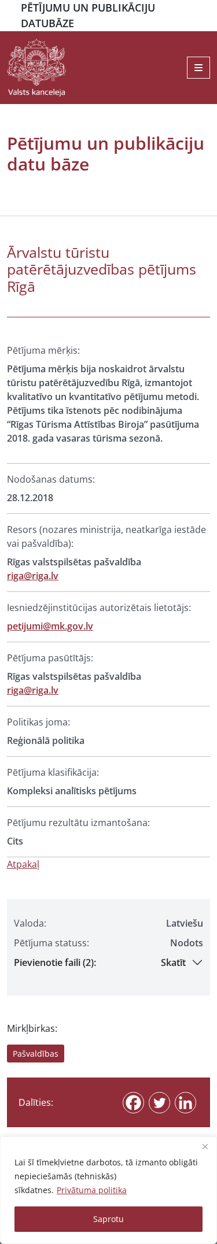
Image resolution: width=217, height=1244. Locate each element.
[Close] (205, 1146)
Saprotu (108, 1218)
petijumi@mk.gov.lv (50, 626)
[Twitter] (159, 1102)
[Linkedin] (185, 1102)
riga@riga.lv (32, 575)
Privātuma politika (92, 1189)
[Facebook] (133, 1102)
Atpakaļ (23, 864)
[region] (108, 1190)
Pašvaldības (35, 1053)
